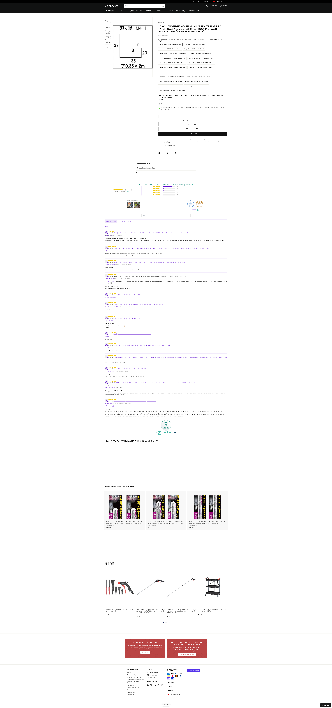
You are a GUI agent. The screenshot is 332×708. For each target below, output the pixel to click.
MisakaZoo (111, 5)
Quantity (161, 113)
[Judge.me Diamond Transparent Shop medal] (190, 203)
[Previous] (108, 18)
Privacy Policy (131, 690)
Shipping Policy (131, 675)
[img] (123, 190)
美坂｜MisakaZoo (163, 35)
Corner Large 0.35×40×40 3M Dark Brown (201, 58)
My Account (130, 694)
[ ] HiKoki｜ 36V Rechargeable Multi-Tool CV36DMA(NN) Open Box (155, 383)
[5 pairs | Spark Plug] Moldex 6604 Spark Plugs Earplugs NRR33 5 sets (135, 401)
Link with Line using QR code (186, 654)
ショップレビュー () (124, 222)
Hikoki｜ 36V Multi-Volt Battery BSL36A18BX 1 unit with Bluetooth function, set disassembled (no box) (154, 233)
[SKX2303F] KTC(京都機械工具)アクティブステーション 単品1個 (212, 610)
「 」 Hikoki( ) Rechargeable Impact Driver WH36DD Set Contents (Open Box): (170, 357)
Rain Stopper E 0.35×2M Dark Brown (196, 86)
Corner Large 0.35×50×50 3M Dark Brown (201, 63)
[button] (156, 186)
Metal (159, 11)
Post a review (145, 652)
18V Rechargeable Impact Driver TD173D (142, 345)
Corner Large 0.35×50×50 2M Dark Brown (172, 63)
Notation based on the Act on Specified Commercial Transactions (135, 681)
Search (129, 672)
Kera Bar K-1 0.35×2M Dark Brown (197, 72)
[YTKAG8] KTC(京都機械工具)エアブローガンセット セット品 (119, 610)
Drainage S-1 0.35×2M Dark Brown (195, 44)
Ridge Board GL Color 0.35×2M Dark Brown (173, 53)
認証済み (194, 210)
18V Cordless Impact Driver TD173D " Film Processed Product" (162, 248)
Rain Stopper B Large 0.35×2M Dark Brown (172, 90)
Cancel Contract (131, 692)
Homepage (161, 22)
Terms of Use (131, 685)
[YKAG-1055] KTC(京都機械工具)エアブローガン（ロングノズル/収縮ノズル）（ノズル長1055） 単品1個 (181, 611)
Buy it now (193, 134)
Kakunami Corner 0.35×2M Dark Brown (200, 67)
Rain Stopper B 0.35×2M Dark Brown (171, 81)
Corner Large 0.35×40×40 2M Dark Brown (172, 58)
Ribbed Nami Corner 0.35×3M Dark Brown (172, 67)
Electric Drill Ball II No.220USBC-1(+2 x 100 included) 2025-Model (138, 304)
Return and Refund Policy (134, 677)
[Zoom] (133, 47)
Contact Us (194, 11)
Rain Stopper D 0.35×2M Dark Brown (171, 86)
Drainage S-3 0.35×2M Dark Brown (170, 49)
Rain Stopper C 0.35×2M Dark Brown (196, 81)
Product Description (143, 163)
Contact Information (133, 687)
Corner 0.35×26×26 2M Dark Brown (200, 53)
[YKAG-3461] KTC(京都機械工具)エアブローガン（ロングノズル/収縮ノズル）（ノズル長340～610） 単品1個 (150, 611)
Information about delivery (146, 168)
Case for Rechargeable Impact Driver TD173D (132, 334)
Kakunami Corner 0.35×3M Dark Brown (171, 72)
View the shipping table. (164, 120)
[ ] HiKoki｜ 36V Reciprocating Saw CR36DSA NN (150, 262)
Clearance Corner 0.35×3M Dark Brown (172, 77)
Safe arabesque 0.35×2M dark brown (198, 77)
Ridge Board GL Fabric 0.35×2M (194, 49)
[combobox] (144, 6)
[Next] (108, 50)
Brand (149, 11)
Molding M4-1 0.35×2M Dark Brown (170, 44)
